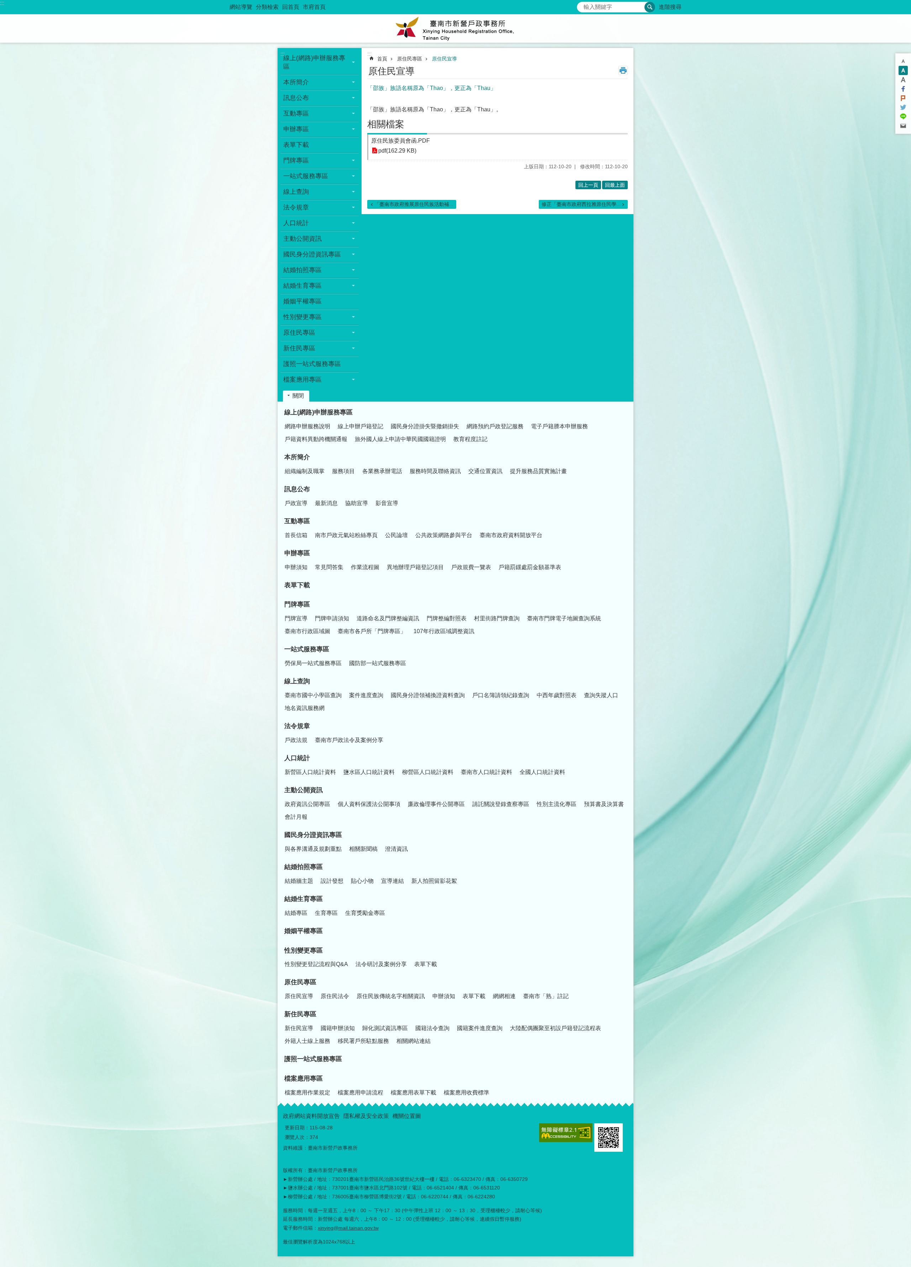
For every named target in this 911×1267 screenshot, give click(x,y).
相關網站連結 (413, 1041)
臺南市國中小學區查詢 (313, 695)
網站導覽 (241, 7)
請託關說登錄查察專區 (500, 804)
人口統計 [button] (296, 223)
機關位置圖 (407, 1116)
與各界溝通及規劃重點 (313, 849)
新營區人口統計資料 (310, 772)
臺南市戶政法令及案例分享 (349, 740)
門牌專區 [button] (296, 160)
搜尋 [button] (649, 7)
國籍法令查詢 (432, 1028)
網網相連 (504, 996)
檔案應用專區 (303, 1078)
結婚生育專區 (303, 898)
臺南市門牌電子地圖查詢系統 (564, 618)
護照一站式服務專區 (312, 363)
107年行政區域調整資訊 (444, 631)
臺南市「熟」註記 (546, 996)
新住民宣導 (299, 1028)
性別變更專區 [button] (302, 316)
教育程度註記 (470, 439)
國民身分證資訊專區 (313, 834)
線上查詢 (297, 681)
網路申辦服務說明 (307, 426)
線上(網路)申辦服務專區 (318, 412)
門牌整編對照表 (447, 618)
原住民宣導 (444, 59)
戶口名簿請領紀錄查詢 (500, 695)
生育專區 (326, 913)
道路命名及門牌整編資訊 (388, 618)
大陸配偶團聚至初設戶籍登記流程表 (555, 1028)
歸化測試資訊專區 (385, 1028)
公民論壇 (396, 535)
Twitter (903, 107)
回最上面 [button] (615, 185)
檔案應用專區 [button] (302, 379)
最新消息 (326, 503)
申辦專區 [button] (296, 129)
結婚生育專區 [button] (302, 285)
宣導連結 (392, 881)
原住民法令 (335, 996)
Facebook (903, 89)
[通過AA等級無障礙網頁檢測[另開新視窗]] (566, 1132)
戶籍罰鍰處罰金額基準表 (530, 567)
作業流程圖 (365, 567)
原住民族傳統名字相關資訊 (391, 996)
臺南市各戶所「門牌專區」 (372, 631)
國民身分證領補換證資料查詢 (428, 695)
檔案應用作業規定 (307, 1093)
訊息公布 (297, 489)
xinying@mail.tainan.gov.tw (348, 1228)
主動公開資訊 (303, 790)
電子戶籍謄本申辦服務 (559, 426)
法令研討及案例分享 (381, 964)
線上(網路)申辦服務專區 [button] (314, 62)
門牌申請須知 (332, 618)
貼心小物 (362, 881)
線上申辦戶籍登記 (360, 426)
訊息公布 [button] (296, 97)
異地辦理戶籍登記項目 (415, 567)
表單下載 (296, 144)
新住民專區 (300, 1014)
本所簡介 (297, 457)
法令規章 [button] (296, 207)
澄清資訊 (396, 849)
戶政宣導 (296, 503)
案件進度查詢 (366, 695)
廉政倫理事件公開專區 (436, 804)
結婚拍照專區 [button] (302, 270)
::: (2, 3)
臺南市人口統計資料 (486, 772)
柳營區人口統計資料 (427, 772)
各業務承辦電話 (382, 471)
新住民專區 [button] (299, 348)
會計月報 (296, 817)
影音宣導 (386, 503)
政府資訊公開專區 (307, 804)
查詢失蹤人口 (601, 695)
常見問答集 (329, 567)
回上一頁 (588, 185)
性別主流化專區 (556, 804)
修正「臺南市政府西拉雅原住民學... (581, 204)
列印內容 (623, 70)
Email (903, 126)
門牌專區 (297, 604)
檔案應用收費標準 (466, 1093)
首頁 (382, 59)
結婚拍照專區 (303, 866)
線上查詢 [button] (296, 191)
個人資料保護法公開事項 (369, 804)
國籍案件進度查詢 (479, 1028)
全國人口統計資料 (542, 772)
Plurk (903, 98)
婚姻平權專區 (302, 301)
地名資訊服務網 (305, 708)
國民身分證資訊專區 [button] (312, 254)
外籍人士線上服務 (307, 1041)
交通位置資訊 (485, 471)
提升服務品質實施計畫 (538, 471)
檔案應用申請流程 (360, 1093)
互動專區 (297, 521)
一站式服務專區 (306, 649)
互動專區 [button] (296, 113)
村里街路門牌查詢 (497, 618)
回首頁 (290, 7)
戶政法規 (296, 740)
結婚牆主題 (299, 881)
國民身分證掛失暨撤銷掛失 (425, 426)
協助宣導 (356, 503)
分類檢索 (267, 7)
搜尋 (582, 5)
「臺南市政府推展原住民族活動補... (413, 204)
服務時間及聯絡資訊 (435, 471)
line (903, 116)
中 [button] (903, 70)
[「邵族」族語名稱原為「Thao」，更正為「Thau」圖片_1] (608, 1137)
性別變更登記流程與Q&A (316, 964)
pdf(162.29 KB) (397, 151)
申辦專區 (297, 553)
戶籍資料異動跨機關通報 (316, 439)
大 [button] (903, 79)
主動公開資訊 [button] (302, 238)
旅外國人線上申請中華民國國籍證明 (400, 439)
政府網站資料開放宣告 (311, 1116)
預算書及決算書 (604, 804)
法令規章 (297, 726)
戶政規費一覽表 (471, 567)
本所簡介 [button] (296, 82)
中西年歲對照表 (556, 695)
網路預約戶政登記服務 (495, 426)
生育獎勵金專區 (365, 913)
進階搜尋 (670, 7)
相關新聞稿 (363, 849)
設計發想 (332, 881)
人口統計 (297, 758)
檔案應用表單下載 (413, 1093)
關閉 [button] (298, 396)
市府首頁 (314, 7)
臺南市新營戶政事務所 (455, 28)
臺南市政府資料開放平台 (511, 535)
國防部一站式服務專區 (377, 663)
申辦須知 (296, 567)
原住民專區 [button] (299, 332)
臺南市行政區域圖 (307, 631)
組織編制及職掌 (305, 471)
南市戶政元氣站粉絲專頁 (346, 535)
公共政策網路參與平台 (443, 535)
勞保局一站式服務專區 (313, 663)
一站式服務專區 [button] (305, 176)
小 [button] (903, 61)
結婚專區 (296, 913)
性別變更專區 (303, 950)
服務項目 (343, 471)
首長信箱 (296, 535)
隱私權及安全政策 (366, 1116)
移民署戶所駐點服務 (363, 1041)
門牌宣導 (296, 618)
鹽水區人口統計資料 (369, 772)
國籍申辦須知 (338, 1028)
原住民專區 (409, 59)
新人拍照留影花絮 (434, 881)
